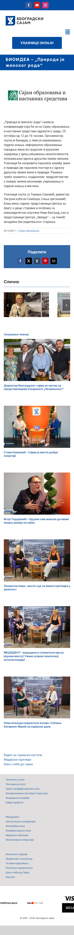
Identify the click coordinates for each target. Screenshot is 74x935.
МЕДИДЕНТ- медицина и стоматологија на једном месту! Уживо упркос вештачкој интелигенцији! (34, 656)
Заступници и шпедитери (20, 821)
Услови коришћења (17, 863)
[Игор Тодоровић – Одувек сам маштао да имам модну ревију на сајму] (37, 494)
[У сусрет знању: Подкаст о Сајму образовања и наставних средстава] (26, 304)
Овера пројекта (14, 802)
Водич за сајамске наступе (23, 755)
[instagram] (45, 5)
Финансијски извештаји (20, 839)
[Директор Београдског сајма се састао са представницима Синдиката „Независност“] (37, 360)
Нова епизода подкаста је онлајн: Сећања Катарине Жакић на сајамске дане (32, 724)
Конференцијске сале (18, 830)
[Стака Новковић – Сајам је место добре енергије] (37, 427)
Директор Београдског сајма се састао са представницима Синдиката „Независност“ (34, 387)
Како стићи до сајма (18, 764)
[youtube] (37, 5)
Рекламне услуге (15, 784)
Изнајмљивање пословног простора (27, 793)
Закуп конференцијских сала (22, 788)
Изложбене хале (15, 826)
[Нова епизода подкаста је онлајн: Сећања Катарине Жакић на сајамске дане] (37, 698)
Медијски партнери (17, 759)
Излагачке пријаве (16, 854)
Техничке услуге (15, 779)
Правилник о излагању (19, 858)
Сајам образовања (29, 231)
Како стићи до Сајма (17, 872)
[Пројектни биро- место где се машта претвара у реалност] (37, 560)
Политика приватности (19, 867)
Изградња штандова (17, 797)
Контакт (10, 877)
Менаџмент (12, 816)
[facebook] (28, 5)
